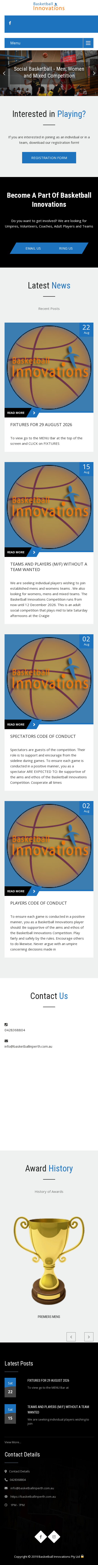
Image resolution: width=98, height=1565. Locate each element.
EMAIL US (33, 248)
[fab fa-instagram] (53, 1536)
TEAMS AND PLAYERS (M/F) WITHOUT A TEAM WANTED (58, 1409)
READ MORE (16, 413)
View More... (13, 1442)
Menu (15, 43)
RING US (66, 248)
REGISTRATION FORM (49, 157)
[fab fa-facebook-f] (10, 23)
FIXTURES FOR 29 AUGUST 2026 (48, 1380)
